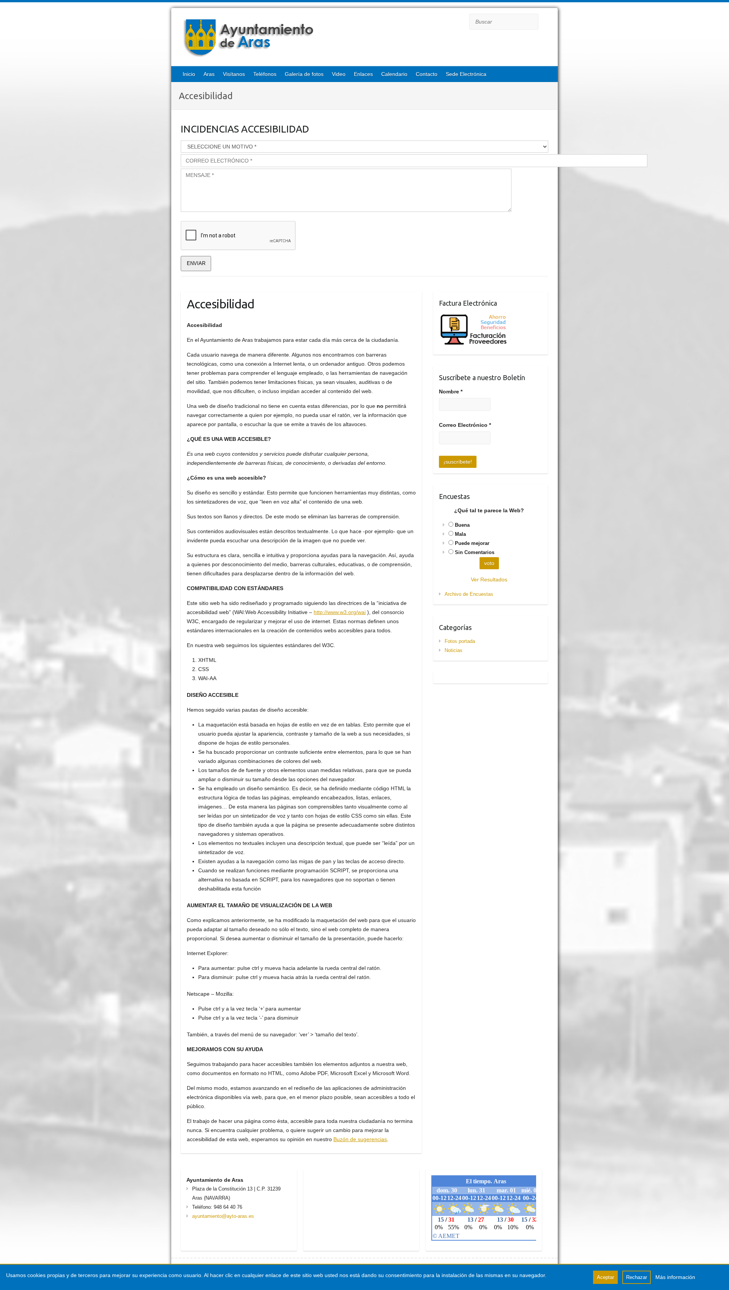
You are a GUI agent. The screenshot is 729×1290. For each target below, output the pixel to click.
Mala (460, 534)
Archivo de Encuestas (469, 594)
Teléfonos (264, 74)
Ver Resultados (489, 579)
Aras (209, 74)
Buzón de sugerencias (360, 1139)
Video (339, 74)
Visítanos (234, 74)
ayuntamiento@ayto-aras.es (223, 1216)
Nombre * (450, 391)
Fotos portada (460, 641)
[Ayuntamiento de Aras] (312, 38)
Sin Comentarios (474, 552)
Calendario (394, 74)
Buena (462, 525)
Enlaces (363, 74)
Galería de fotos (304, 74)
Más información (675, 1277)
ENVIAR (196, 263)
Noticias (453, 650)
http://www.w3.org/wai (340, 612)
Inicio (189, 74)
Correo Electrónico (465, 425)
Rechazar (636, 1277)
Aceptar (605, 1277)
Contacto (426, 74)
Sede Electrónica (466, 74)
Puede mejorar (472, 543)
